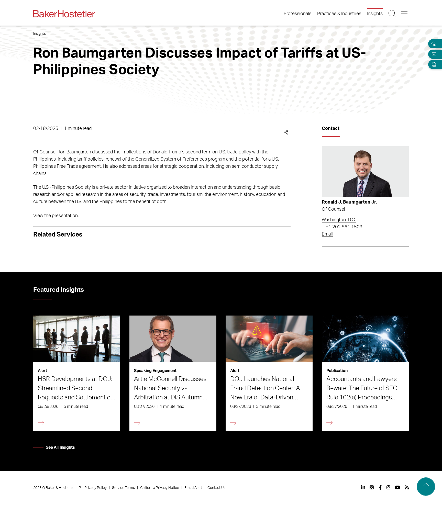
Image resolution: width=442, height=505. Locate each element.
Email (327, 234)
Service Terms (123, 488)
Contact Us (216, 488)
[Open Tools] (432, 64)
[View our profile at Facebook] (380, 487)
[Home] (432, 44)
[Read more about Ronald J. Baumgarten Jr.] (365, 171)
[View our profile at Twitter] (372, 487)
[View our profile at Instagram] (388, 487)
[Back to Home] (64, 13)
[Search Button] (393, 14)
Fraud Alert (193, 488)
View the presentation (55, 216)
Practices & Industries (339, 14)
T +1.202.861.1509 (342, 227)
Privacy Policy (95, 488)
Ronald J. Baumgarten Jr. (349, 202)
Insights (375, 14)
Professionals (297, 14)
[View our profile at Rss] (407, 487)
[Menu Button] (404, 14)
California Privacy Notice (159, 488)
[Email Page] (432, 54)
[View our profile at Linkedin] (363, 487)
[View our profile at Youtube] (397, 487)
